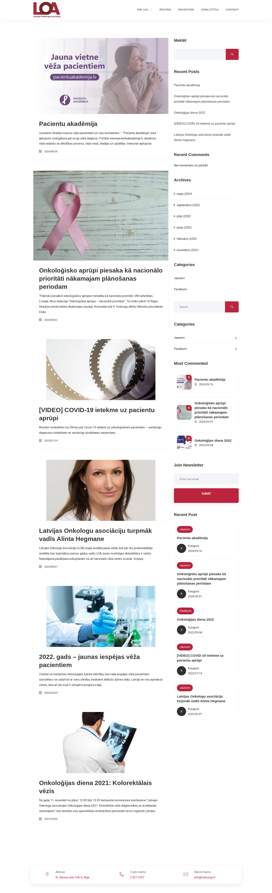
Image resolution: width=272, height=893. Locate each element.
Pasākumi (180, 289)
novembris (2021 (188, 250)
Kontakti (232, 9)
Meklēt (180, 40)
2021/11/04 (50, 818)
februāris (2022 (187, 239)
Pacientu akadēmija (68, 123)
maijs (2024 (184, 194)
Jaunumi (179, 278)
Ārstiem (165, 9)
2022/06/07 (51, 566)
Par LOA (142, 9)
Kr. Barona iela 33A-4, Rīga (72, 877)
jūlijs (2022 (184, 216)
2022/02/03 (51, 692)
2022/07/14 (51, 440)
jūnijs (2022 (184, 227)
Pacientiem (186, 9)
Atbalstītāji (210, 9)
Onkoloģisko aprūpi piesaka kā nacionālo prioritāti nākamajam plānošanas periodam (101, 278)
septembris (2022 (188, 205)
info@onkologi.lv (205, 877)
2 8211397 (137, 877)
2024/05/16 (51, 151)
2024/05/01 (51, 319)
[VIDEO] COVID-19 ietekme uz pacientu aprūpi (204, 123)
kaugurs (193, 545)
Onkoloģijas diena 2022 (189, 112)
